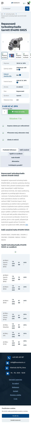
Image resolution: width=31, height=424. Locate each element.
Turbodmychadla (10, 14)
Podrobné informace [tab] (9, 150)
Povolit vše (16, 416)
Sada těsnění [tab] (15, 157)
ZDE (26, 225)
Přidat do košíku (19, 112)
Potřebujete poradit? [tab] (15, 165)
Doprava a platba (15, 395)
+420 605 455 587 (18, 357)
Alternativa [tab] (15, 161)
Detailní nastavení (15, 420)
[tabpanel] (15, 259)
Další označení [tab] (24, 150)
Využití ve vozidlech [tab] (16, 154)
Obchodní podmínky (15, 380)
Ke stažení (15, 383)
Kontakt (15, 391)
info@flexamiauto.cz (18, 362)
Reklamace (15, 387)
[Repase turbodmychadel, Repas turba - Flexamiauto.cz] (15, 3)
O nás (15, 399)
